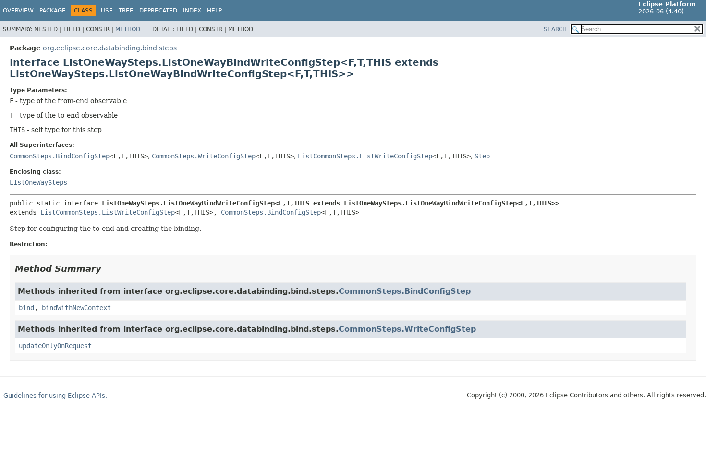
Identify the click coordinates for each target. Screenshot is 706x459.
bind (26, 308)
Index (192, 10)
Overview (18, 10)
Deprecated (158, 10)
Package (52, 10)
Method (127, 29)
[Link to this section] (108, 269)
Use (107, 10)
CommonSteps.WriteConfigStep (204, 156)
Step (482, 156)
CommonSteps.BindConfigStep (60, 156)
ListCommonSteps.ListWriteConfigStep (365, 156)
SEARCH (555, 29)
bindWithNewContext (76, 308)
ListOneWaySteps (38, 182)
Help (214, 10)
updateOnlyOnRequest (55, 346)
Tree (126, 10)
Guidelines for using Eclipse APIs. (55, 395)
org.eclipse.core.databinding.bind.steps (110, 48)
